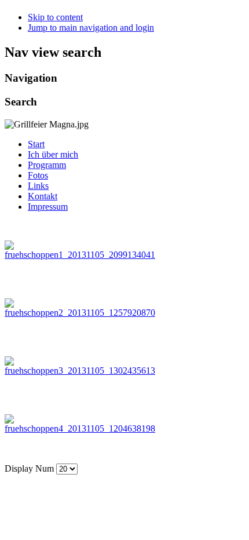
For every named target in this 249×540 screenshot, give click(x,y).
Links (38, 186)
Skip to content (55, 17)
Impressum (48, 206)
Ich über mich (53, 154)
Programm (47, 165)
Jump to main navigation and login (91, 27)
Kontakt (42, 196)
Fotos (38, 175)
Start (36, 144)
